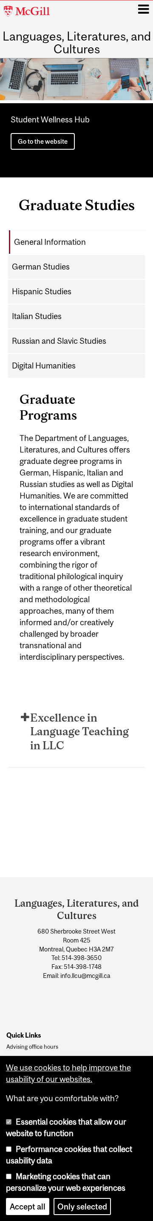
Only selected (82, 1206)
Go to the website (43, 141)
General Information (50, 242)
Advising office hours (32, 1047)
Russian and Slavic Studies (59, 340)
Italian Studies (37, 316)
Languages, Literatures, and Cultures (77, 42)
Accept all (27, 1206)
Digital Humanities (44, 365)
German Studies (41, 266)
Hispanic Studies (41, 291)
